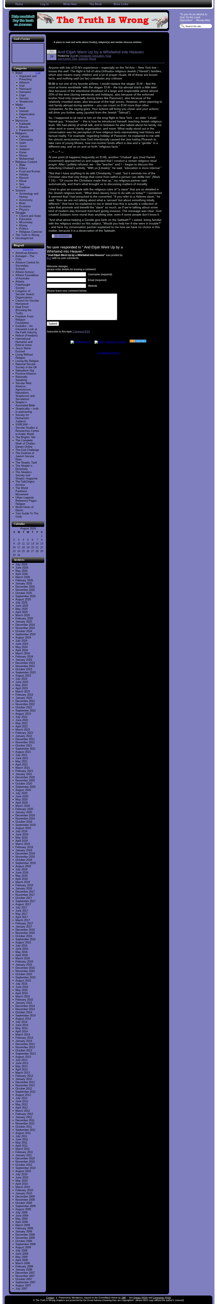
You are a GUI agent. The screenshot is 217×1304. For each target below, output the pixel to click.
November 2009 (25, 1199)
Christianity (26, 139)
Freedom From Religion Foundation (24, 319)
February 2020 (24, 809)
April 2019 (21, 840)
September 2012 (25, 1091)
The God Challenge (27, 449)
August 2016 (23, 942)
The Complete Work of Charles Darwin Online (25, 443)
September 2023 (25, 672)
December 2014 (25, 1006)
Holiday (23, 174)
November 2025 (25, 589)
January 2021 (23, 774)
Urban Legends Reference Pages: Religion (26, 500)
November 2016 (25, 932)
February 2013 (24, 1075)
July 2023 (21, 678)
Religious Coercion (30, 231)
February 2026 (24, 580)
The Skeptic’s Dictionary (23, 467)
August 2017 (23, 904)
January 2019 (23, 850)
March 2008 (22, 1263)
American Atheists (26, 253)
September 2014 (25, 1015)
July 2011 (21, 1136)
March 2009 (22, 1225)
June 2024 (21, 643)
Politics (23, 228)
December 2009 (25, 1196)
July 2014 (21, 1021)
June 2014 (21, 1025)
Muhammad (26, 158)
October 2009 (23, 1202)
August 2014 (23, 1018)
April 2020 (21, 802)
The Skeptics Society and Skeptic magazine (26, 475)
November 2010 (25, 1161)
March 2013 (22, 1072)
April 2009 (21, 1222)
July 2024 (21, 640)
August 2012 (23, 1094)
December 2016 (25, 929)
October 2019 (23, 821)
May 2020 (21, 799)
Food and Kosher (29, 171)
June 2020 (21, 796)
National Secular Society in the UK (26, 366)
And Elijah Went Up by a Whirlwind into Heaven (101, 52)
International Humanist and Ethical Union (23, 342)
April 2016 (21, 955)
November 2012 (25, 1085)
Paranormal (26, 130)
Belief (18, 73)
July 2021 (21, 755)
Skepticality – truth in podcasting (27, 410)
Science (20, 190)
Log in (44, 4)
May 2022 (21, 723)
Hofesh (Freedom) (26, 335)
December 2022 (25, 701)
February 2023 (24, 694)
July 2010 (21, 1174)
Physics (24, 209)
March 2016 (22, 958)
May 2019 (21, 837)
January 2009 (23, 1231)
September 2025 (25, 596)
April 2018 (21, 878)
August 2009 (23, 1209)
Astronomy (26, 200)
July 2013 (21, 1060)
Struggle (20, 212)
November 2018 (25, 856)
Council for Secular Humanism (27, 302)
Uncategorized (24, 238)
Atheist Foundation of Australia (27, 277)
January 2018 (23, 888)
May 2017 (21, 913)
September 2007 (25, 1282)
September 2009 (25, 1206)
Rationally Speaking (21, 378)
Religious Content (26, 161)
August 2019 (23, 828)
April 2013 (21, 1069)
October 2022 (23, 707)
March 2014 (22, 1034)
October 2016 (23, 936)
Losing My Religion (27, 361)
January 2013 (23, 1079)
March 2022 (22, 729)
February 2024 (24, 656)
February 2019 (24, 847)
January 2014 (23, 1040)
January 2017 (23, 926)
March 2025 (22, 615)
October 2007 (23, 1279)
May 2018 (21, 875)
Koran (22, 152)
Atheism (24, 82)
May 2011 (21, 1142)
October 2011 (23, 1126)
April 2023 (21, 688)
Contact (50, 1297)
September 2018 (25, 863)
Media (19, 104)
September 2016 (25, 939)
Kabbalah (25, 123)
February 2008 (24, 1266)
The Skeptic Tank (26, 462)
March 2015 (22, 996)
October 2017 (23, 898)
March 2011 (22, 1148)
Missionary (26, 222)
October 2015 (23, 974)
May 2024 (21, 647)
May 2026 (21, 570)
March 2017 (22, 920)
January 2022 (23, 736)
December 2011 (25, 1120)
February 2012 (24, 1114)
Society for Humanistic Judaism (22, 418)
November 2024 (25, 628)
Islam (22, 142)
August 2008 (23, 1247)
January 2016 (23, 964)
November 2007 (25, 1276)
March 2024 (22, 653)
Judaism (24, 149)
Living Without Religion (24, 356)
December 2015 (25, 967)
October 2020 (23, 783)
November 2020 (25, 780)
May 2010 (21, 1180)
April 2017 (21, 917)
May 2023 (21, 685)
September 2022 (25, 710)
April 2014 (21, 1031)
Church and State (30, 215)
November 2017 (25, 894)
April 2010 (21, 1183)
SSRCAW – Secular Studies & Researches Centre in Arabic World (27, 429)
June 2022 (21, 720)
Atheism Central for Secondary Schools (27, 265)
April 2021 (21, 764)
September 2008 (25, 1244)
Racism (24, 177)
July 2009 (21, 1212)
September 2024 (25, 634)
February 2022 (24, 732)
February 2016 (24, 961)
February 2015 (24, 999)
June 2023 (21, 682)
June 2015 (21, 986)
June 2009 (21, 1215)
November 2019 (25, 818)
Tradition (24, 187)
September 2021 (25, 748)
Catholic (24, 136)
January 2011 (23, 1155)
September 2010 (25, 1168)
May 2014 (21, 1028)
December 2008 (25, 1234)
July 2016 (21, 945)
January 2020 (23, 812)
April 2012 (21, 1107)
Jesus (23, 146)
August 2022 (23, 713)
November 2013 (25, 1047)
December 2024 (25, 624)
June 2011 (21, 1139)
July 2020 (21, 793)
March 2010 (22, 1187)
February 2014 (24, 1037)
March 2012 (22, 1110)
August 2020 (23, 790)
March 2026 (22, 577)
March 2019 (22, 844)
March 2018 (22, 882)
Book (22, 107)
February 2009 (24, 1228)
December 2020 (25, 777)
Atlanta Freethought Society (22, 284)
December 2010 (25, 1158)
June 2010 (21, 1177)
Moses (23, 155)
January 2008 (23, 1269)
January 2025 (23, 621)
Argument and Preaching (27, 78)
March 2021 (22, 767)
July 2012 (21, 1098)
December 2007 (25, 1272)
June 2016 (21, 948)
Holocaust (25, 88)
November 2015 (25, 971)
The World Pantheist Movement (21, 491)
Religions (21, 133)
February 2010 (24, 1190)
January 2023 (23, 697)
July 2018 (21, 869)
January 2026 (23, 583)
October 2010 (23, 1164)
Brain (22, 203)
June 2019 (21, 834)
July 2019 (21, 831)
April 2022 (21, 726)
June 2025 (21, 605)
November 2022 (25, 704)
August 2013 (23, 1056)
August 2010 (23, 1171)
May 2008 (21, 1256)
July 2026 (21, 564)
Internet (24, 111)
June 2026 (21, 567)
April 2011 (21, 1145)
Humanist (25, 92)
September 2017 (25, 901)
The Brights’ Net (25, 437)
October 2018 (23, 859)
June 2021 (21, 758)
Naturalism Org (24, 370)
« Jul (37, 72)
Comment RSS (81, 331)
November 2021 (25, 742)
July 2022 (21, 716)
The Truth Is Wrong (27, 235)
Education (25, 219)
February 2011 (24, 1152)
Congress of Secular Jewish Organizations (24, 294)
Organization (27, 114)
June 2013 (21, 1063)
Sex (21, 184)
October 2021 (23, 745)
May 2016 (21, 952)
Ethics (23, 168)
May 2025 (21, 608)
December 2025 (25, 586)
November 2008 (25, 1237)
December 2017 (25, 891)
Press (22, 117)
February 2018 (24, 885)
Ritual (22, 181)
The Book (95, 4)
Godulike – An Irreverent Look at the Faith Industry (26, 329)
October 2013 (23, 1050)
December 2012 (25, 1082)
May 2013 (21, 1066)
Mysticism (21, 120)
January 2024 (23, 659)
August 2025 (23, 599)
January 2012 (23, 1117)
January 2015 (23, 1002)
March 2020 (22, 805)
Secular (24, 98)
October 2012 (23, 1088)
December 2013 (25, 1044)
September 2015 (25, 977)
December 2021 (25, 739)
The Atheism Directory (108, 353)
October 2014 (23, 1012)
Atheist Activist (24, 272)
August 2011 (23, 1133)
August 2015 (23, 980)
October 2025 (23, 593)
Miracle (23, 127)
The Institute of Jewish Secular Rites (24, 456)
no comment (62, 235)
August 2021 (23, 751)
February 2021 (24, 770)
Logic (22, 95)
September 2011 (25, 1129)
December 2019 (25, 815)
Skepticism (26, 101)
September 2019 (25, 824)
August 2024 (23, 637)
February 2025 (24, 618)
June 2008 (21, 1253)
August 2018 (23, 866)
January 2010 (23, 1193)
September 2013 (25, 1053)
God (21, 85)
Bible (22, 165)
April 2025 (21, 612)
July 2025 (21, 602)
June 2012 (21, 1101)
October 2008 (23, 1241)
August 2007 (23, 1285)
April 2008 (21, 1260)
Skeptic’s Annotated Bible (25, 404)
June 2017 (21, 910)
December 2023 (25, 662)
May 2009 (21, 1218)
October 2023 (23, 669)
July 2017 (21, 907)
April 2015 (21, 993)
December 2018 (25, 853)
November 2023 (25, 666)
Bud (72, 55)
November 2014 (25, 1009)
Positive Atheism (25, 373)
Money (23, 225)
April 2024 (21, 650)
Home (19, 4)
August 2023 (23, 675)
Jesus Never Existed (23, 350)
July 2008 (21, 1250)
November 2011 (25, 1123)
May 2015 (21, 990)
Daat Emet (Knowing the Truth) (23, 310)
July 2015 (21, 983)
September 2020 (25, 786)
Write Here (70, 4)
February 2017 (24, 923)
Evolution (25, 206)
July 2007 (21, 1288)
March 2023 (22, 691)
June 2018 (21, 872)
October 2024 (23, 631)
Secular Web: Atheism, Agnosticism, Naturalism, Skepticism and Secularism (25, 391)
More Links (121, 4)
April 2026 (21, 574)
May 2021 (21, 761)
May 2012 (21, 1104)
